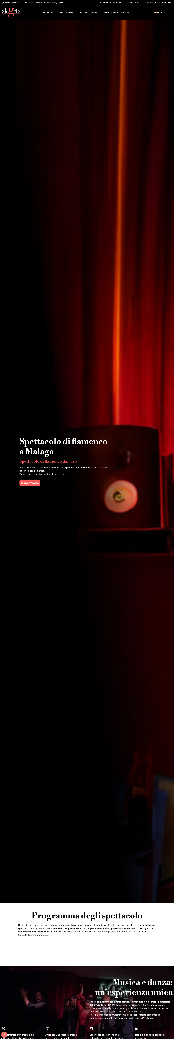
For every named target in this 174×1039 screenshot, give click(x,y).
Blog (137, 3)
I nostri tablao (88, 12)
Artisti (127, 3)
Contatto (165, 3)
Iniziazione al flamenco (118, 12)
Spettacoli (48, 12)
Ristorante (67, 12)
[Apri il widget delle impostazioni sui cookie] (4, 1035)
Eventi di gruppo (110, 3)
